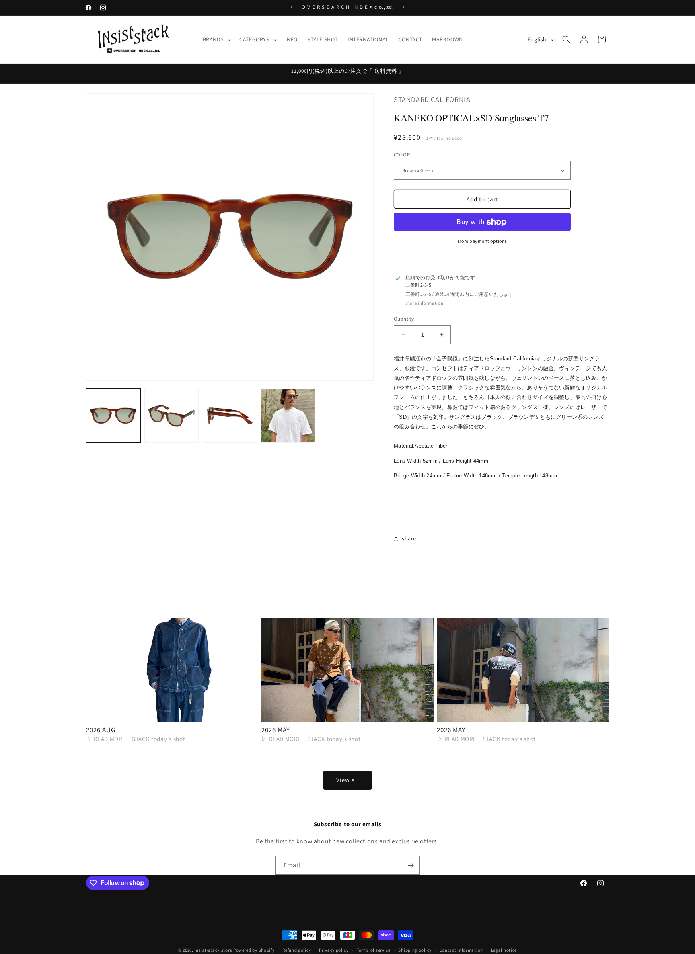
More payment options (482, 241)
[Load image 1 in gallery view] (113, 416)
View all (347, 780)
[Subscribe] (410, 865)
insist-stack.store (213, 950)
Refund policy (296, 949)
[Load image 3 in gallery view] (230, 416)
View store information (424, 304)
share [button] (409, 539)
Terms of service (374, 949)
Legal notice (504, 949)
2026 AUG (100, 729)
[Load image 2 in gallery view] (171, 416)
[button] (216, 39)
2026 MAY (275, 729)
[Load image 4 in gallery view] (288, 416)
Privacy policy (334, 949)
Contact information (461, 949)
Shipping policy (415, 949)
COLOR (402, 154)
